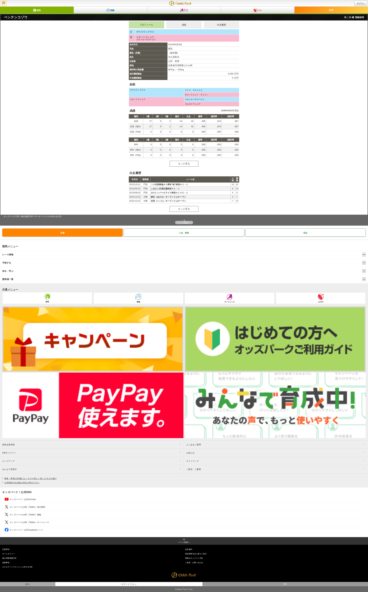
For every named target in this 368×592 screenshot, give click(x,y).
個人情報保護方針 (9, 558)
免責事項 (5, 562)
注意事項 (5, 549)
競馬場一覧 (7, 279)
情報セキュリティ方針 (194, 558)
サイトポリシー (8, 553)
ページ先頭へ (184, 222)
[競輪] (110, 10)
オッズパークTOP (11, 216)
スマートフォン (129, 584)
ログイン (361, 3)
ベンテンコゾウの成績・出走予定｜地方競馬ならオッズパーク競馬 (180, 3)
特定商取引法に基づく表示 (196, 553)
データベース (40, 216)
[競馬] (37, 10)
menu (4, 3)
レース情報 (7, 254)
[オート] (184, 10)
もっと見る (184, 163)
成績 (184, 25)
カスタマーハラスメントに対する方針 (17, 566)
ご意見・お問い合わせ (194, 562)
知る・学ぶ (7, 270)
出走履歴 (221, 25)
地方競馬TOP (27, 216)
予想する (6, 262)
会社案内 (188, 549)
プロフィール (146, 25)
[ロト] (257, 10)
